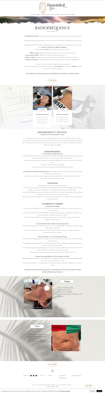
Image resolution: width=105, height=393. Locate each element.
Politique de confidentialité (65, 391)
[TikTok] (36, 375)
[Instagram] (31, 375)
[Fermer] (103, 391)
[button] (55, 14)
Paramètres (92, 391)
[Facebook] (33, 375)
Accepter (99, 391)
